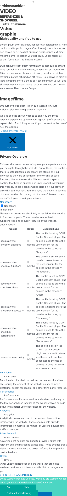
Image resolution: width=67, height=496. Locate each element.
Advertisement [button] (8, 433)
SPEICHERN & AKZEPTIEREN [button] (16, 475)
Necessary (10, 205)
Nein (26, 487)
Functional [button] (6, 372)
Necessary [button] (6, 202)
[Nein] (45, 494)
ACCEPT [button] (24, 130)
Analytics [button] (5, 410)
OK (8, 487)
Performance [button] (7, 391)
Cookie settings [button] (9, 130)
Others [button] (3, 456)
